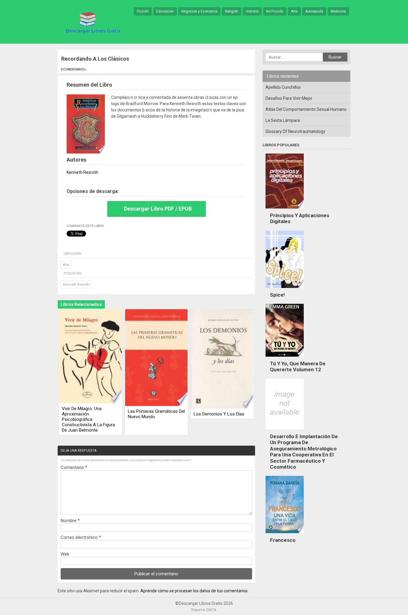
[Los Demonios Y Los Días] (222, 359)
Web (65, 554)
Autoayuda (314, 11)
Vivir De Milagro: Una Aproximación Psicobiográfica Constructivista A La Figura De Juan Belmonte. (88, 419)
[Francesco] (285, 534)
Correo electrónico (81, 537)
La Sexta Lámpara (283, 120)
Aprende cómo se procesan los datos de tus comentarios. (194, 590)
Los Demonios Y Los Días (219, 414)
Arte (294, 11)
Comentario (74, 467)
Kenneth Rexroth (76, 284)
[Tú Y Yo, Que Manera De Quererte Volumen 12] (285, 358)
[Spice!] (285, 289)
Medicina (338, 11)
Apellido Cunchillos (283, 87)
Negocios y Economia (199, 11)
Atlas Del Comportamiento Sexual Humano (306, 109)
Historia (252, 11)
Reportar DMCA (203, 610)
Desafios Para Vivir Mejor (289, 98)
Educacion (165, 11)
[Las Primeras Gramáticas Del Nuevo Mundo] (156, 358)
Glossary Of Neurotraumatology (295, 131)
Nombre (70, 520)
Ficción (143, 11)
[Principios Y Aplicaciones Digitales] (285, 210)
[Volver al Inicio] (92, 22)
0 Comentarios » (74, 69)
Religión (231, 11)
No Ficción (274, 11)
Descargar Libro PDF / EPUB (158, 208)
